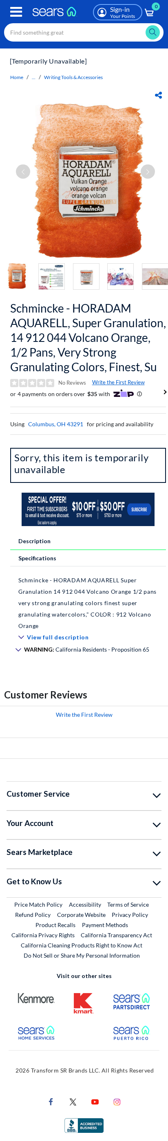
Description (34, 540)
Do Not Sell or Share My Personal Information (82, 955)
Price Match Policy (38, 904)
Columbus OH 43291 (55, 424)
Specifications (37, 558)
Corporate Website (81, 914)
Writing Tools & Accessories (73, 77)
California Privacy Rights (43, 935)
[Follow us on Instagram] (117, 1100)
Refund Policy (33, 914)
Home (16, 77)
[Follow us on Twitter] (73, 1100)
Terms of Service (128, 904)
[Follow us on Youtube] (95, 1100)
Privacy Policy (130, 914)
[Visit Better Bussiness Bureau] (84, 1124)
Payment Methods (105, 924)
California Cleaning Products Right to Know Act (81, 945)
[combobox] (84, 32)
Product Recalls (55, 924)
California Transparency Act (116, 935)
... (33, 77)
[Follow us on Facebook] (51, 1100)
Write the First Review (118, 382)
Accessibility (85, 904)
